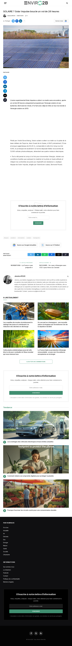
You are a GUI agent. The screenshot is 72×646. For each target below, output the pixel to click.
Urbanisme (6, 554)
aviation (13, 238)
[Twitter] (5, 77)
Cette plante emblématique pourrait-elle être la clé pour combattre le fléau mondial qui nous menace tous (18, 352)
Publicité (5, 573)
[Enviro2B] (36, 3)
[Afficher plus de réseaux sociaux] (24, 21)
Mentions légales (8, 582)
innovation (21, 238)
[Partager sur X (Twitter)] (13, 21)
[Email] (5, 95)
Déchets (5, 536)
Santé (5, 548)
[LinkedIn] (5, 86)
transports (36, 238)
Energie (5, 542)
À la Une (5, 527)
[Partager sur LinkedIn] (20, 21)
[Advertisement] (40, 85)
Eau (4, 539)
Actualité (5, 530)
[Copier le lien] (5, 100)
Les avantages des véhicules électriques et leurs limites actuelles (30, 442)
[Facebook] (5, 82)
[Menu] (5, 3)
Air (4, 533)
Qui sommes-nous (8, 567)
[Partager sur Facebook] (16, 21)
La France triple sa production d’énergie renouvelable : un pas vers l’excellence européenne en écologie (52, 352)
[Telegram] (5, 91)
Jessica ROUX (11, 15)
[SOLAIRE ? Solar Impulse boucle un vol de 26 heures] (36, 46)
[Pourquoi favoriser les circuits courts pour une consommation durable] (36, 493)
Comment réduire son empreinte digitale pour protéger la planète (30, 476)
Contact (5, 576)
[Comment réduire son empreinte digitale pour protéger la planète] (36, 459)
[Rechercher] (67, 3)
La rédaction (7, 570)
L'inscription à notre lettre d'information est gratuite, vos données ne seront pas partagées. (36, 397)
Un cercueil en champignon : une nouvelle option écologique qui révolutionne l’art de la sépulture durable (53, 324)
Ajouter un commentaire (36, 361)
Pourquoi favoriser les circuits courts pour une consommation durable (31, 510)
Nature (5, 545)
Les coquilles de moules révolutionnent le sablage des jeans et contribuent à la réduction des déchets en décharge (18, 324)
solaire (29, 238)
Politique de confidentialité (11, 579)
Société (5, 551)
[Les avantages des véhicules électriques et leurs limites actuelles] (36, 425)
